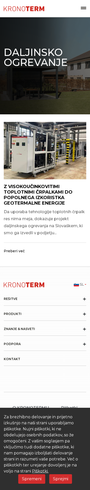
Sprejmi (60, 478)
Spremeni (32, 478)
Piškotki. (40, 471)
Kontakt (12, 359)
